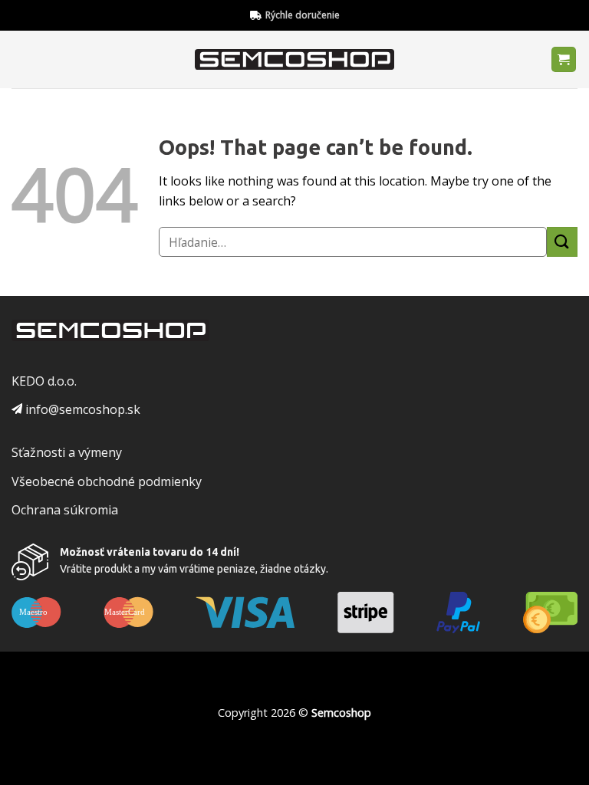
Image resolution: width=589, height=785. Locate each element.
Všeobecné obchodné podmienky (107, 481)
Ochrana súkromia (65, 509)
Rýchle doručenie (302, 14)
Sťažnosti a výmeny (67, 452)
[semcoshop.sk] (295, 60)
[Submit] (562, 242)
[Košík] (564, 59)
